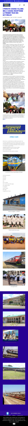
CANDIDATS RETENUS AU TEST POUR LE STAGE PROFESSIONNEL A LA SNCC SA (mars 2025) (11, 148)
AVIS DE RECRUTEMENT (7, 149)
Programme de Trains (7, 191)
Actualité (20, 17)
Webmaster (7, 17)
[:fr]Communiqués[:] (6, 175)
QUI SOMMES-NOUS (16, 413)
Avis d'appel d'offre (6, 185)
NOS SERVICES (7, 415)
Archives (4, 179)
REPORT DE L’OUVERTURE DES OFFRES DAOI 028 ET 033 (13, 141)
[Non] (26, 421)
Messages (5, 189)
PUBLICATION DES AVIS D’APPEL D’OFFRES (10, 151)
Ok (14, 423)
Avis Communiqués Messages (8, 183)
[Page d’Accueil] (7, 413)
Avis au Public (5, 182)
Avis (3, 181)
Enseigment (5, 186)
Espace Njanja (5, 188)
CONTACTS (20, 415)
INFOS (13, 415)
